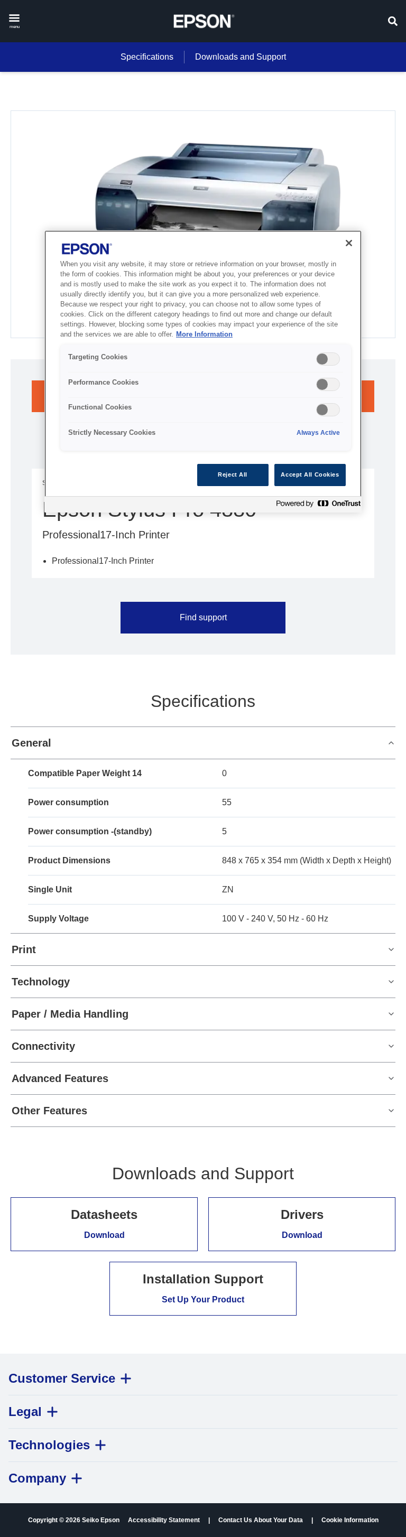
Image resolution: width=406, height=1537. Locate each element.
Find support (203, 617)
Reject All (232, 474)
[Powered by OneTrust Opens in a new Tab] (316, 506)
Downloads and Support (240, 56)
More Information (204, 334)
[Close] (349, 243)
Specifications (147, 56)
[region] (203, 371)
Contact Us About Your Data (260, 1520)
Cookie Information (350, 1520)
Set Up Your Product (203, 1299)
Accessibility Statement (164, 1520)
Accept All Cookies (310, 474)
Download (104, 1235)
